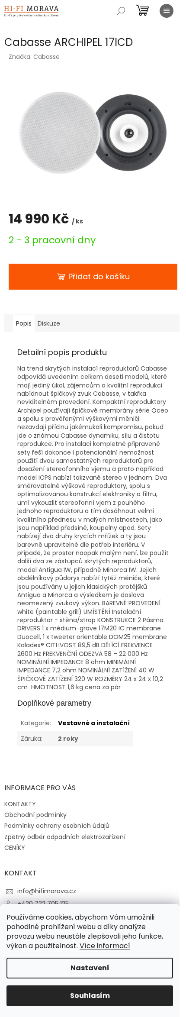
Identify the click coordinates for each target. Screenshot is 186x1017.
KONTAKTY (20, 804)
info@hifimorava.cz (46, 891)
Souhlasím (90, 996)
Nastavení (90, 968)
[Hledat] (121, 10)
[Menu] (166, 10)
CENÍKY (14, 847)
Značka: (34, 56)
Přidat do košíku (99, 276)
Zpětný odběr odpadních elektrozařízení (64, 837)
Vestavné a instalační (94, 723)
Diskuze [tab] (49, 323)
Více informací (105, 946)
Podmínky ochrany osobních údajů (56, 825)
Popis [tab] (24, 323)
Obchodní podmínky (35, 814)
